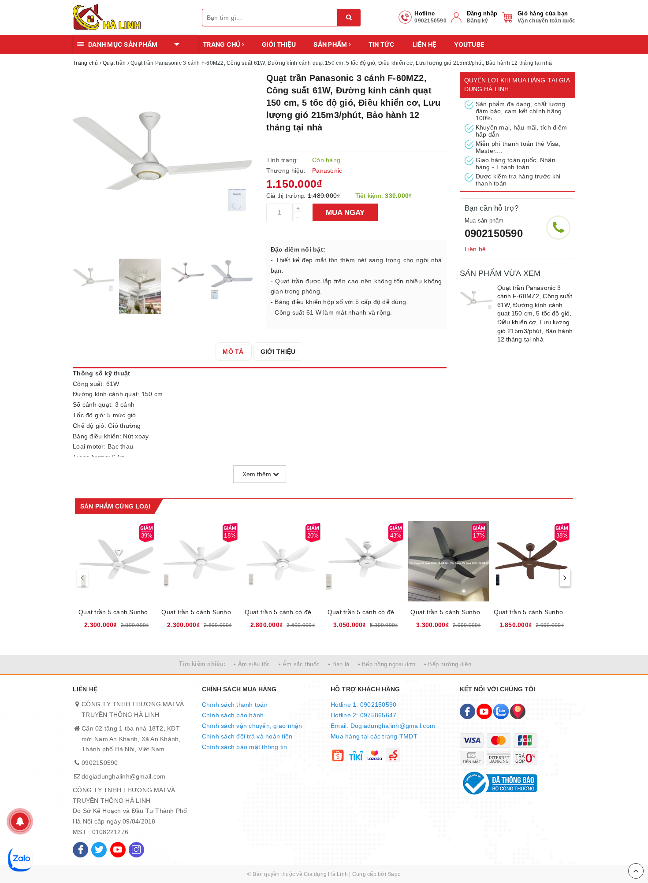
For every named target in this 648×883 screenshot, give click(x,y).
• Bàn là (338, 664)
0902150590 (494, 233)
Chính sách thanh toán (235, 704)
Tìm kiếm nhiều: (202, 663)
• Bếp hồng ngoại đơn (387, 664)
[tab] (233, 351)
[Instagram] (136, 849)
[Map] (517, 711)
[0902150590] (558, 227)
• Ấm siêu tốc (252, 664)
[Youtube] (118, 849)
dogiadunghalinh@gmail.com (123, 776)
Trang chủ (222, 44)
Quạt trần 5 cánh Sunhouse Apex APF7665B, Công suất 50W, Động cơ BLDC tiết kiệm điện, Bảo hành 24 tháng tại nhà (532, 612)
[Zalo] (501, 711)
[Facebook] (80, 849)
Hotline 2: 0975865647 (363, 715)
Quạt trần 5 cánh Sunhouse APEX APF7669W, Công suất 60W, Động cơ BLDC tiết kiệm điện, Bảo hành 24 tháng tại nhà (199, 612)
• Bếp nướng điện (447, 664)
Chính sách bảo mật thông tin (244, 746)
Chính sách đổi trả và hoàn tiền (247, 736)
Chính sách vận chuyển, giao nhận (252, 725)
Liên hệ (425, 44)
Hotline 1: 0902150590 (363, 704)
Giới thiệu (279, 44)
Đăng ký (477, 21)
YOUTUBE (469, 44)
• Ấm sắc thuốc (299, 664)
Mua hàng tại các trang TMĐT (374, 736)
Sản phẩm (330, 44)
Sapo (394, 874)
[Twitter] (99, 849)
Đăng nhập (482, 13)
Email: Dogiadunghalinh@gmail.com (383, 725)
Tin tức (382, 44)
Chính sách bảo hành (233, 715)
